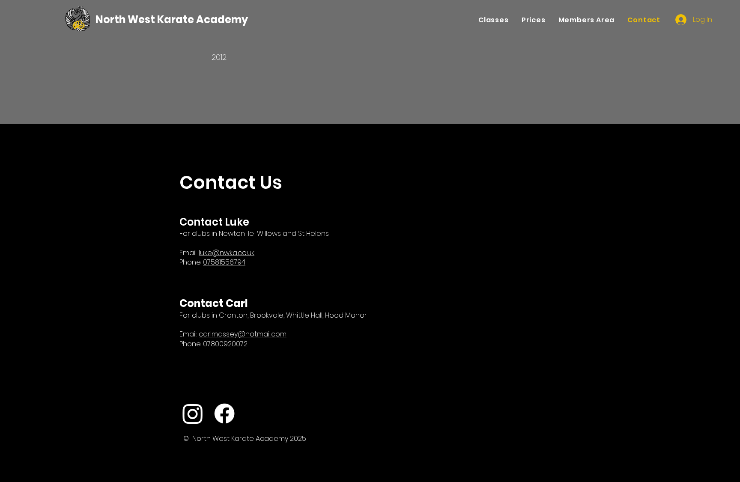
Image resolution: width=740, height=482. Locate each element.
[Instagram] (192, 413)
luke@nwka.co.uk (226, 253)
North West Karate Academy (171, 19)
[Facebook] (224, 413)
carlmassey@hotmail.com (242, 334)
